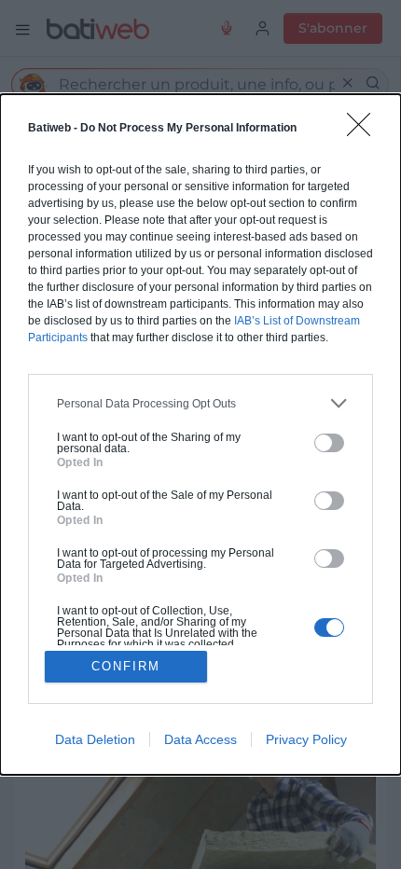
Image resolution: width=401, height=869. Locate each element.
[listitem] (200, 403)
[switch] (329, 443)
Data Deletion (95, 739)
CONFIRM (125, 666)
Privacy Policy (306, 739)
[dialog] (200, 434)
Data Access (200, 739)
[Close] (364, 130)
